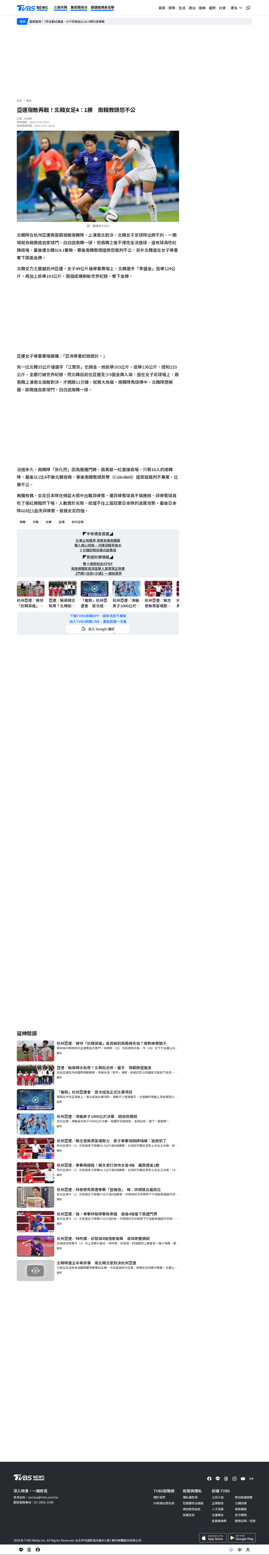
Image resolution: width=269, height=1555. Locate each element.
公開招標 (241, 1503)
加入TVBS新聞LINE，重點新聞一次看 (98, 621)
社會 (222, 7)
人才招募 (218, 1509)
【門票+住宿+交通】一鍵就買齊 (98, 573)
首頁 (161, 7)
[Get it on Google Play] (242, 1537)
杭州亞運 (77, 522)
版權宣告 (189, 1515)
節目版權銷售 (244, 1497)
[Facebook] (209, 1479)
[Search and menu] (248, 8)
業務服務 (241, 1509)
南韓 (22, 522)
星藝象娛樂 (219, 1521)
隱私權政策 (190, 1497)
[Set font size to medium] (239, 1550)
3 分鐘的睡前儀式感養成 (98, 550)
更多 (235, 7)
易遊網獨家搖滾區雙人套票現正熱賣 (98, 568)
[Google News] (251, 1479)
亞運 (62, 522)
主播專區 (218, 1515)
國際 (212, 7)
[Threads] (226, 1479)
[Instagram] (234, 1479)
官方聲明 (241, 1515)
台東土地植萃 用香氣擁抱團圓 (98, 540)
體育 (29, 100)
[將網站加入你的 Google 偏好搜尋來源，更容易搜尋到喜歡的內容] (98, 629)
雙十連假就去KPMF (98, 563)
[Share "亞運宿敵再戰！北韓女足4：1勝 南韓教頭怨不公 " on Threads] (29, 1550)
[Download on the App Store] (213, 1537)
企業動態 (218, 1503)
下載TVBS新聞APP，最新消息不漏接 (98, 615)
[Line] (218, 1479)
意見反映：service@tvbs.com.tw (35, 1497)
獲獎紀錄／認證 (245, 1521)
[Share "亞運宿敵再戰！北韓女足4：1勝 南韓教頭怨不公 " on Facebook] (38, 1550)
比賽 (48, 522)
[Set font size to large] (248, 1550)
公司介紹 (218, 1497)
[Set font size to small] (231, 1550)
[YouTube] (243, 1479)
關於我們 (159, 1497)
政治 (192, 7)
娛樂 (202, 7)
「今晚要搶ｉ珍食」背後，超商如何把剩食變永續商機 (64, 21)
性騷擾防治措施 (193, 1503)
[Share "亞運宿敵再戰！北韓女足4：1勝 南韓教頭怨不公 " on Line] (21, 1550)
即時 (172, 7)
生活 (182, 7)
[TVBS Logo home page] (32, 8)
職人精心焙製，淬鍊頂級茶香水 (97, 545)
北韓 (35, 522)
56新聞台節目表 (163, 1503)
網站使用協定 (191, 1509)
